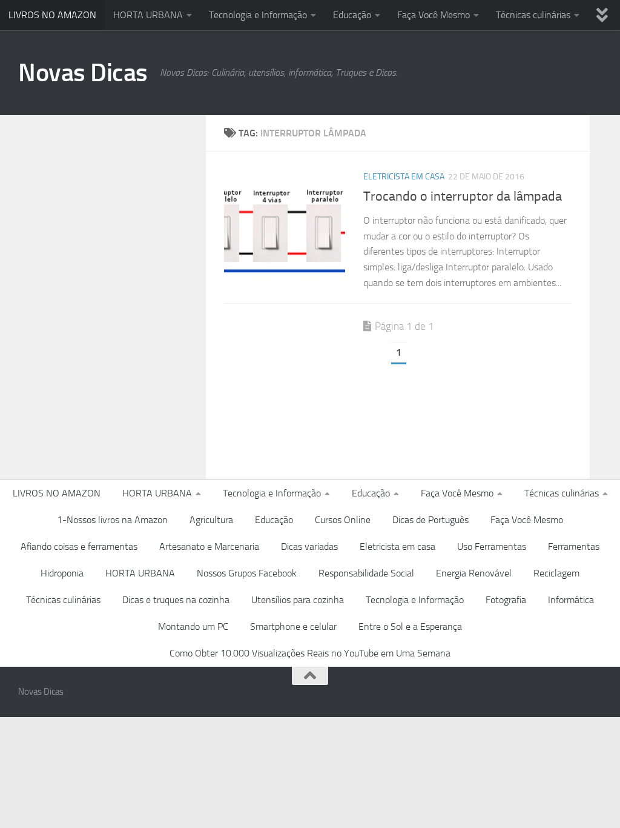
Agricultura (211, 520)
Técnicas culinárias (533, 15)
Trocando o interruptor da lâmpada (462, 196)
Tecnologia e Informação (258, 15)
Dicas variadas (309, 546)
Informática (571, 600)
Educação (352, 15)
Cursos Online (343, 520)
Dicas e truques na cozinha (175, 600)
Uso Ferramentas (491, 546)
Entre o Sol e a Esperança (410, 626)
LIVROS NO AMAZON (52, 15)
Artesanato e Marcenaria (209, 546)
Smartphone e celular (293, 626)
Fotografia (506, 600)
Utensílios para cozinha (297, 600)
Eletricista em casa (403, 177)
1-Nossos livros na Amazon (112, 520)
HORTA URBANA (148, 15)
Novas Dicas (83, 73)
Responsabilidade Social (366, 573)
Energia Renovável (474, 573)
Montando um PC (193, 626)
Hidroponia (62, 573)
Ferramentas (573, 546)
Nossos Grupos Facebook (247, 573)
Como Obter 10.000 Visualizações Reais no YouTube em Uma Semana (310, 653)
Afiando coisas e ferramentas (79, 546)
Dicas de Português (430, 520)
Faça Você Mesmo (433, 15)
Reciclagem (556, 573)
